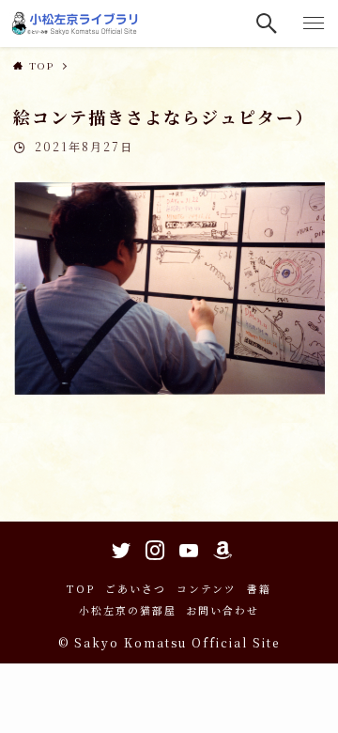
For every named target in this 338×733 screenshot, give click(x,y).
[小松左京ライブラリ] (77, 23)
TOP (81, 589)
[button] (267, 23)
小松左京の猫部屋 (128, 610)
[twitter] (118, 546)
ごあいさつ (135, 589)
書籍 (259, 589)
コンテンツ (207, 589)
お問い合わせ (222, 610)
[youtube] (185, 546)
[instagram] (152, 546)
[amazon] (219, 546)
